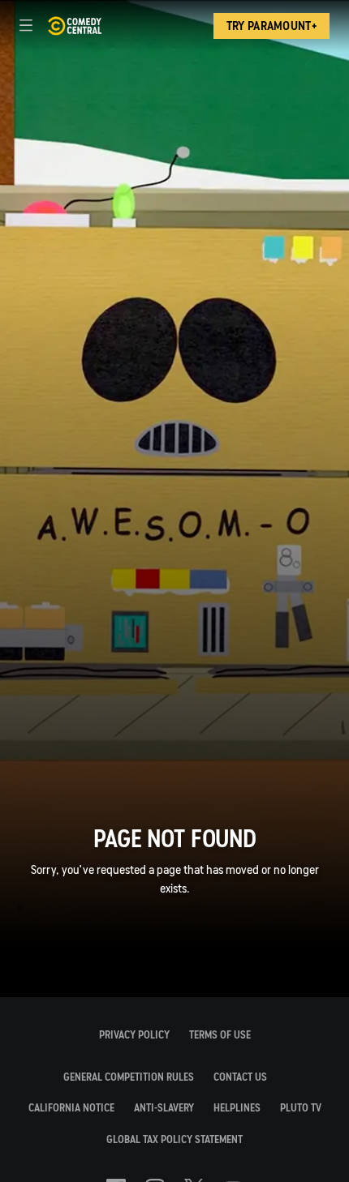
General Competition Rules (128, 1077)
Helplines (237, 1108)
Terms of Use (220, 1035)
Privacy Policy (134, 1035)
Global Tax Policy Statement (174, 1139)
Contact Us (240, 1077)
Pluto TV (300, 1108)
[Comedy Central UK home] (74, 26)
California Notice (71, 1108)
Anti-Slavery (164, 1108)
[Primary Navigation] (25, 25)
